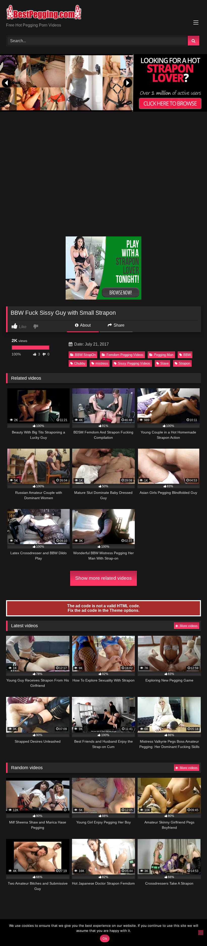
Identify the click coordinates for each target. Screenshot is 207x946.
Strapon (184, 363)
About (85, 325)
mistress (101, 363)
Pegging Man (163, 355)
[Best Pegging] (103, 13)
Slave (164, 363)
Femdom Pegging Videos (125, 355)
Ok (104, 938)
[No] (200, 932)
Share (118, 325)
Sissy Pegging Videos (134, 363)
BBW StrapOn (85, 355)
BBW (187, 355)
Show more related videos (103, 578)
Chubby (79, 363)
